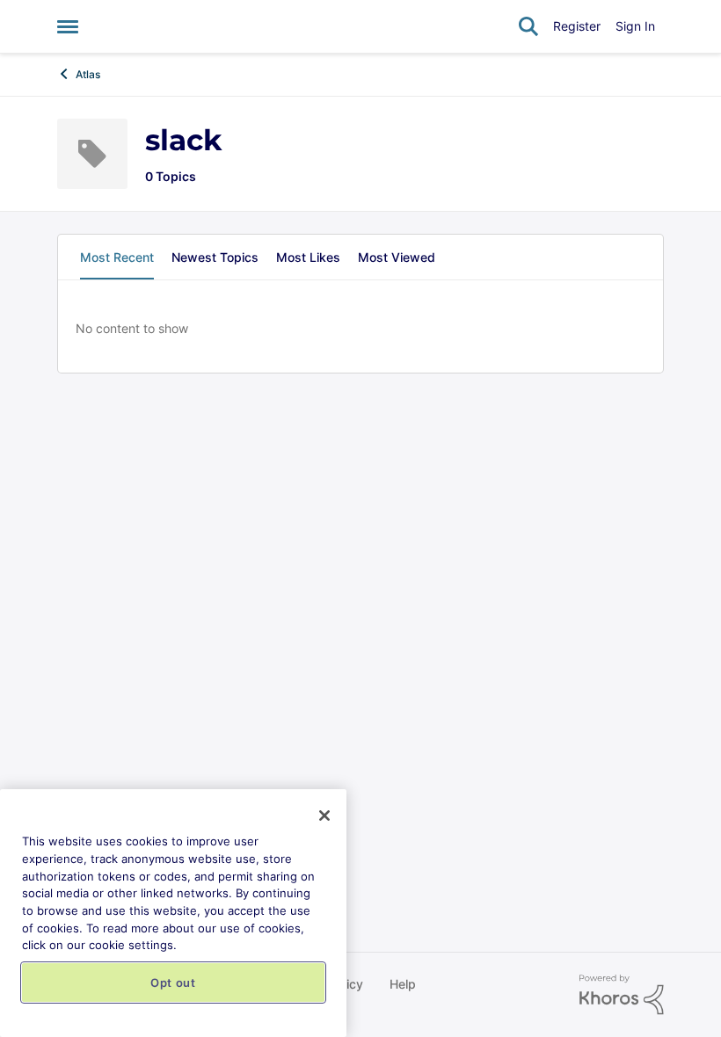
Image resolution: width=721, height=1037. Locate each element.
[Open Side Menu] (67, 26)
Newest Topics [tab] (215, 257)
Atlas (88, 74)
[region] (173, 913)
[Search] (528, 26)
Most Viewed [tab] (396, 257)
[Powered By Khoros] (621, 995)
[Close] (324, 815)
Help (403, 983)
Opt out (173, 982)
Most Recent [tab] (117, 257)
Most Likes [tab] (308, 257)
